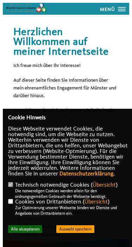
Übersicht (104, 185)
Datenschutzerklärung (86, 174)
